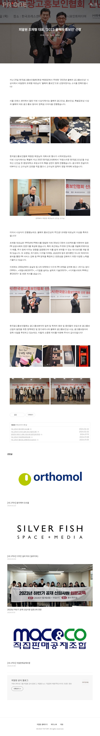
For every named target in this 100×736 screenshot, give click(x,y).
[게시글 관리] (22, 415)
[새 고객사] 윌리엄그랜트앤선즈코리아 (23, 440)
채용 (61, 724)
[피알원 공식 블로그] (46, 4)
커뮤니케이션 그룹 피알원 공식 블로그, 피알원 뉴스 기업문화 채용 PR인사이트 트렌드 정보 (41, 684)
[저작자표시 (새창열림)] (36, 415)
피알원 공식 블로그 (19, 680)
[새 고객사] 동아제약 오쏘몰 (20, 429)
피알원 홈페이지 (42, 724)
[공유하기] (18, 415)
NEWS (13, 425)
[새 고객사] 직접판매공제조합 (20, 437)
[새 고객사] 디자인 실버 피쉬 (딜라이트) (24, 432)
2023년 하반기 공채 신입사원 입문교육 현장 (25, 434)
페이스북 (54, 724)
